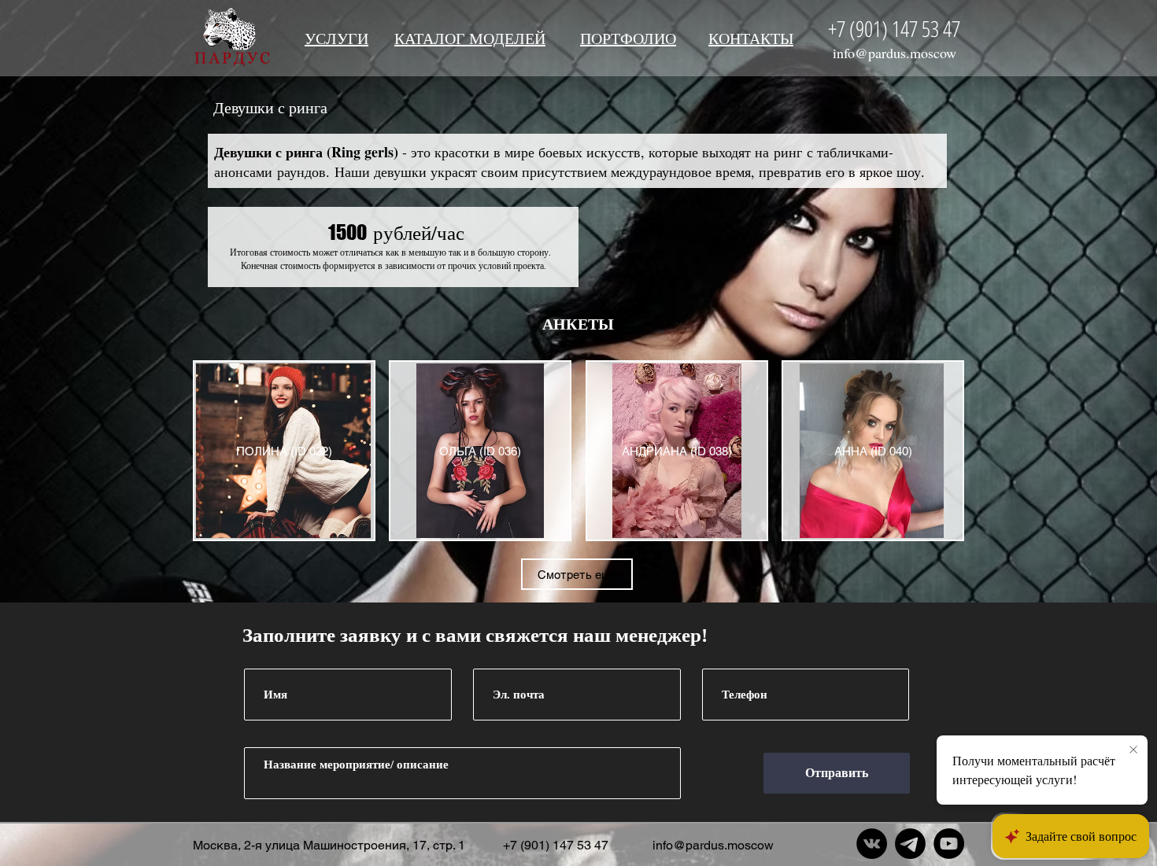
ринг (788, 151)
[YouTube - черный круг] (948, 843)
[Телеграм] (910, 843)
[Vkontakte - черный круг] (871, 843)
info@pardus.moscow (894, 52)
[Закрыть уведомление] (1133, 750)
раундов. (303, 171)
